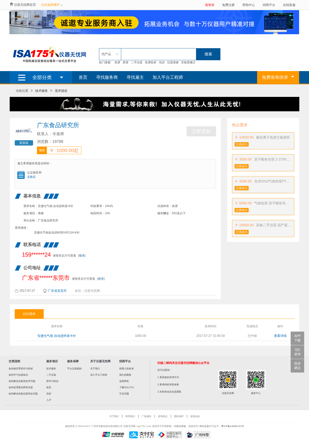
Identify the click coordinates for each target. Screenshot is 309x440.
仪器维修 (173, 62)
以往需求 (29, 314)
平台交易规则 (74, 368)
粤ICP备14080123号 (232, 426)
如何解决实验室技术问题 (22, 381)
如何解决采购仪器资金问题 (23, 393)
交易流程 (14, 361)
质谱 (125, 62)
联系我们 (130, 416)
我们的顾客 (125, 374)
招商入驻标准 (126, 368)
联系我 (24, 143)
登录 (82, 255)
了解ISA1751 (126, 387)
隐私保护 (179, 416)
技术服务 (41, 91)
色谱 (117, 62)
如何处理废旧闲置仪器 (21, 387)
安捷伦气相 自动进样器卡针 (56, 336)
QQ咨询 (297, 352)
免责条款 (195, 416)
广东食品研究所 (58, 125)
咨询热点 (163, 416)
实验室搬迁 (188, 62)
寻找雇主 (135, 77)
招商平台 (269, 5)
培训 (162, 62)
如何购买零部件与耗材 (21, 368)
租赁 (48, 387)
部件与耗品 (52, 381)
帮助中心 (248, 5)
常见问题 (124, 393)
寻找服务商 (107, 77)
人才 (48, 400)
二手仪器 (136, 62)
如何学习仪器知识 (18, 374)
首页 (83, 77)
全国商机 (124, 381)
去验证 (31, 177)
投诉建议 (297, 366)
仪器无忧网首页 (25, 5)
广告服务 (146, 416)
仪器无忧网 (92, 291)
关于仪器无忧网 (100, 361)
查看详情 (280, 336)
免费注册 (228, 5)
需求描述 (61, 91)
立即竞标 (201, 131)
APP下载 (297, 338)
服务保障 (73, 361)
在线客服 (289, 5)
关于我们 (95, 368)
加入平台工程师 (168, 77)
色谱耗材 (150, 62)
